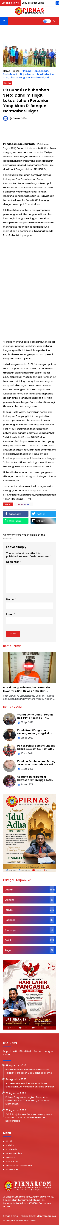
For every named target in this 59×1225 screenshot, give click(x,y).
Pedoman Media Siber (19, 1165)
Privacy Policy (14, 1153)
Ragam (9, 950)
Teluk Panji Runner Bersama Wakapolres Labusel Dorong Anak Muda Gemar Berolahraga (29, 1117)
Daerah (9, 889)
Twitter (41, 514)
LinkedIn (41, 521)
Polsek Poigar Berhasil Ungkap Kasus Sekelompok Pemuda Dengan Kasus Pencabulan (36, 749)
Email (9, 614)
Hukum (9, 909)
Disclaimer (12, 1161)
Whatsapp (15, 521)
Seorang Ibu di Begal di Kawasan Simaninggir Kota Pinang (34, 780)
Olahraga (10, 930)
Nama (10, 599)
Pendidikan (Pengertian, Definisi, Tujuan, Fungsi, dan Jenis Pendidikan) (34, 733)
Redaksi (10, 1157)
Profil (9, 1141)
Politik (8, 940)
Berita (7, 83)
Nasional (10, 920)
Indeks (10, 1145)
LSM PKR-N (12, 1169)
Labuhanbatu (23, 504)
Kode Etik (11, 1149)
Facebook (15, 514)
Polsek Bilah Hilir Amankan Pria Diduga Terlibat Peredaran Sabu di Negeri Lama (29, 1071)
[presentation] (15, 678)
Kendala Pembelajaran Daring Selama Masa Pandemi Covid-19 (36, 764)
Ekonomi (9, 899)
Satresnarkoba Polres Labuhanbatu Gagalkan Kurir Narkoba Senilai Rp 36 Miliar (30, 1085)
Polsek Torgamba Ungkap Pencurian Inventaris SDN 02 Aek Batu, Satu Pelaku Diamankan (27, 691)
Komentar (12, 562)
